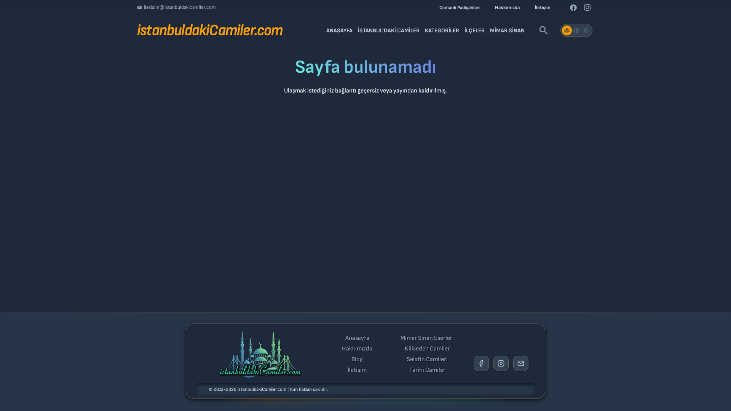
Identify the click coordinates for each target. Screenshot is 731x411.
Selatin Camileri (427, 360)
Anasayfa (357, 338)
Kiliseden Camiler (427, 349)
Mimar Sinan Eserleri (427, 338)
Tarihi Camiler (427, 370)
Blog (357, 360)
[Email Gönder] (520, 363)
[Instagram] (587, 7)
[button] (543, 30)
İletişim (357, 370)
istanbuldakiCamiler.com (262, 389)
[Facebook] (573, 7)
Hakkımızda (357, 349)
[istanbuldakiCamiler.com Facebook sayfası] (481, 363)
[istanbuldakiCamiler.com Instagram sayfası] (501, 363)
